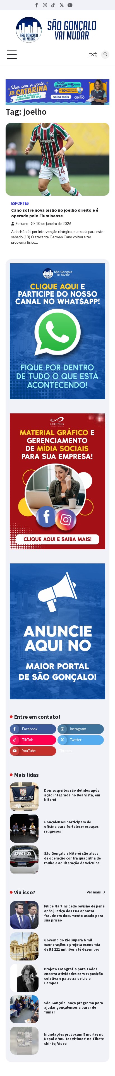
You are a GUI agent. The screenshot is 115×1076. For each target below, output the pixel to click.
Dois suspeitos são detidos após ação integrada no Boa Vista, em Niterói (72, 795)
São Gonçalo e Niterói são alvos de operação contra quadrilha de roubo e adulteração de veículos (72, 858)
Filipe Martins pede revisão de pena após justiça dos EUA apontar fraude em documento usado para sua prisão (74, 913)
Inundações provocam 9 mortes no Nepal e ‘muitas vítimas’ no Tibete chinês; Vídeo (74, 1039)
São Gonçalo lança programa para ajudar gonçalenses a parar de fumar (73, 1008)
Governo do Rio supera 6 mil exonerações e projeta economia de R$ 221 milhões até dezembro (72, 945)
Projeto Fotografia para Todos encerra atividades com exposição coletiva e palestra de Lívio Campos (73, 976)
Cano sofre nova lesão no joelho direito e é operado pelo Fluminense (54, 213)
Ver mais (94, 892)
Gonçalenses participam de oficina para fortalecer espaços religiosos (71, 827)
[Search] (105, 54)
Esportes (20, 203)
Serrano (22, 224)
